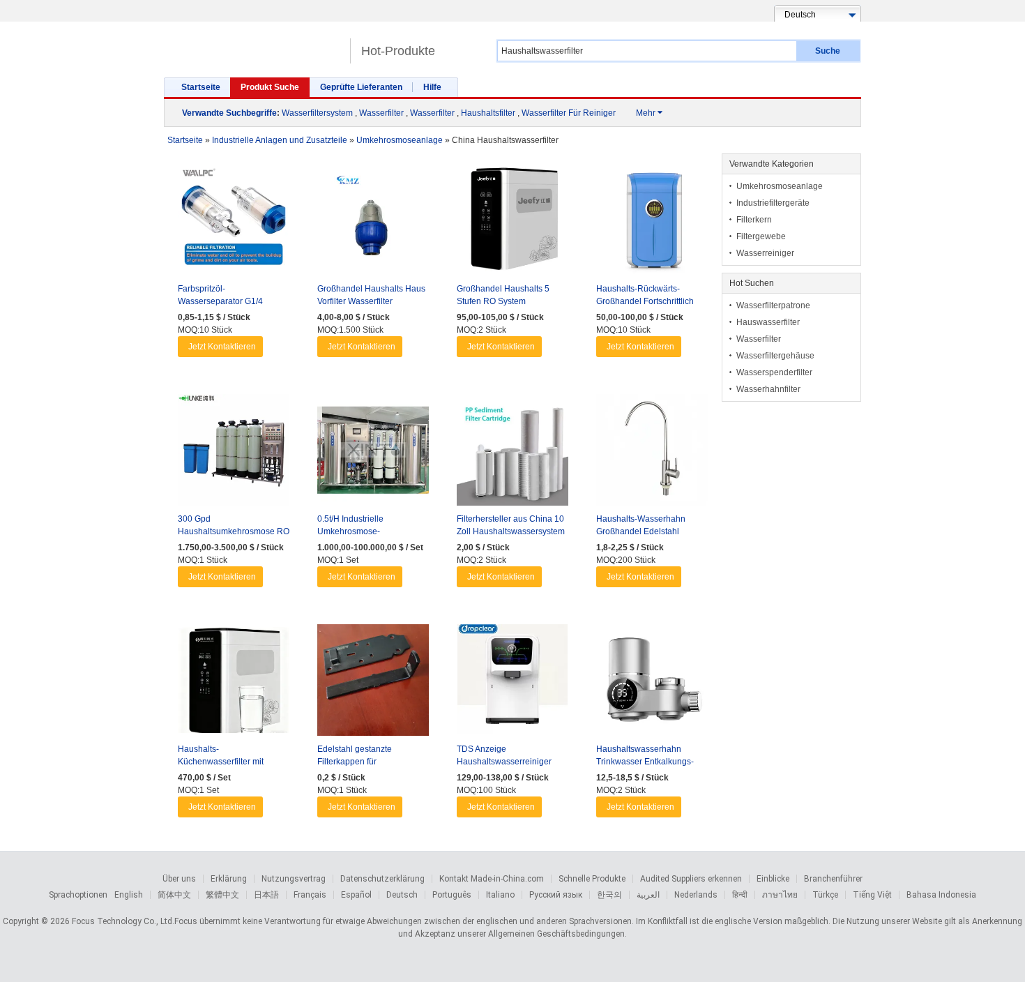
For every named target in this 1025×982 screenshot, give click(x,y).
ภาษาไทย (780, 895)
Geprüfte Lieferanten (361, 87)
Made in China (253, 45)
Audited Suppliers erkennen (691, 879)
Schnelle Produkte (592, 879)
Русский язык (555, 895)
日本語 (266, 895)
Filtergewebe (761, 236)
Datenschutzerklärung (382, 879)
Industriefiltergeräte (773, 203)
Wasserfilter (381, 113)
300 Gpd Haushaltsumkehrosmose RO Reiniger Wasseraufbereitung (233, 531)
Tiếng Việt (872, 895)
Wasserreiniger (765, 253)
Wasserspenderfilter (774, 372)
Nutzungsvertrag (293, 879)
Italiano (500, 895)
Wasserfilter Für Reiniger (569, 113)
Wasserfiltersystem (317, 113)
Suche (827, 51)
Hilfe (432, 87)
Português (451, 895)
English (128, 895)
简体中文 (174, 895)
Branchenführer (833, 879)
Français (310, 895)
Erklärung (229, 879)
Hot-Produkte (398, 51)
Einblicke (773, 879)
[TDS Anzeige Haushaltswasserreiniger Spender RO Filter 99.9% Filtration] (512, 683)
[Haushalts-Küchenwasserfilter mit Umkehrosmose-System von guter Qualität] (233, 683)
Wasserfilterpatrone (773, 305)
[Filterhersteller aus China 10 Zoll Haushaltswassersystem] (512, 453)
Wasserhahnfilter (768, 389)
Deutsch (402, 895)
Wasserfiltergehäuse (775, 356)
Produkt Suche (270, 87)
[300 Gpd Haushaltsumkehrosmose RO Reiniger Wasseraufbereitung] (233, 453)
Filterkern (754, 220)
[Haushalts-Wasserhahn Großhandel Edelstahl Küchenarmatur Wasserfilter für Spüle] (652, 453)
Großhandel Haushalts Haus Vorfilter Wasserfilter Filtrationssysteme (371, 301)
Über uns (179, 879)
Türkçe (825, 895)
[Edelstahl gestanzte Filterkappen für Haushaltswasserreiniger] (373, 683)
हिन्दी (739, 895)
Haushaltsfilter (488, 113)
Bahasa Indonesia (941, 895)
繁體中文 (222, 895)
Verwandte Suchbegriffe (229, 113)
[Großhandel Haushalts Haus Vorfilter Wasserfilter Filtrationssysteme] (373, 223)
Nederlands (696, 895)
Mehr (649, 113)
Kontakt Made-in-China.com (491, 879)
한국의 (609, 895)
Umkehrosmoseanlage (779, 186)
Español (356, 895)
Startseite (200, 87)
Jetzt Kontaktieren (222, 347)
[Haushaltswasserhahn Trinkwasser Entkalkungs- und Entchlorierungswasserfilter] (652, 683)
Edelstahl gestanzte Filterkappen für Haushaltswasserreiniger (364, 761)
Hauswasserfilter (768, 322)
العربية (648, 895)
